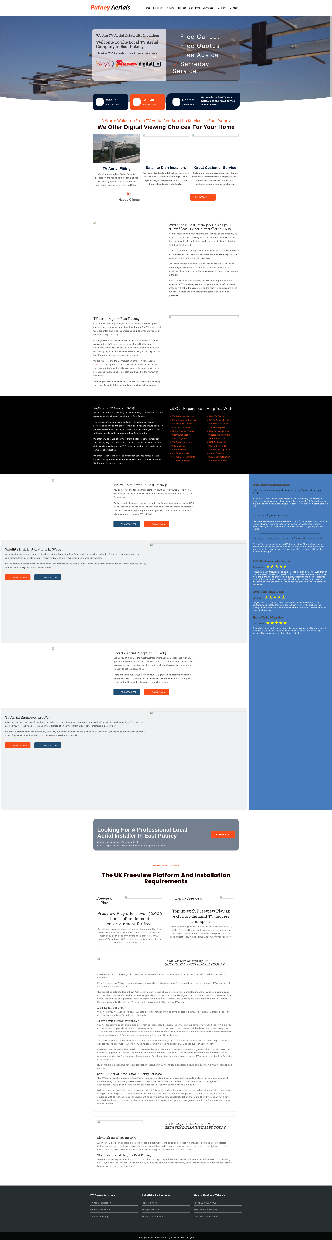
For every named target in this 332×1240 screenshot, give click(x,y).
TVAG (97, 364)
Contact (234, 7)
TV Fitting (221, 7)
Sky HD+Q (194, 7)
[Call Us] (137, 102)
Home (147, 7)
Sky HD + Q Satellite (152, 1216)
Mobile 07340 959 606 (205, 1209)
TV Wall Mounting (99, 1216)
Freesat (182, 7)
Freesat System (150, 1202)
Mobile (111, 100)
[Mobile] (100, 102)
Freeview (157, 7)
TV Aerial (170, 7)
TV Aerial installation (100, 1202)
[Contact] (176, 102)
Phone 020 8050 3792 (205, 1202)
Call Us (148, 100)
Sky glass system (150, 1209)
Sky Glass (208, 7)
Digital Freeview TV (100, 1209)
